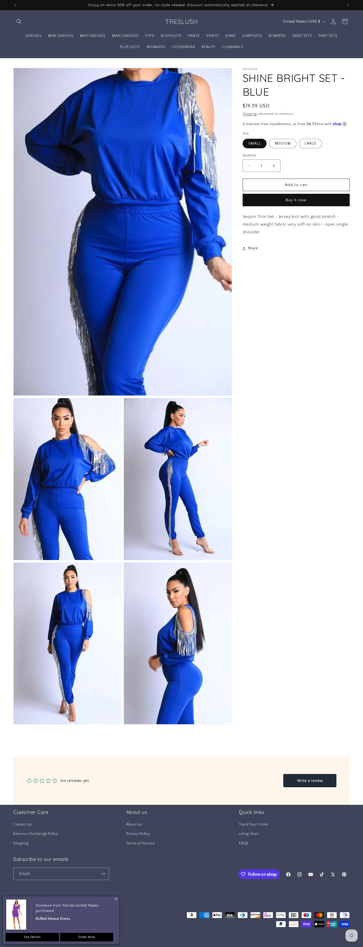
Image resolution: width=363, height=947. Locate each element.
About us (134, 824)
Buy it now (296, 200)
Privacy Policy (138, 834)
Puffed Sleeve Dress (53, 919)
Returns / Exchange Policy (35, 834)
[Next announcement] (348, 5)
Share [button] (253, 248)
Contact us (22, 824)
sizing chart (249, 834)
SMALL (254, 143)
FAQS (243, 843)
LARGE (310, 143)
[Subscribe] (103, 874)
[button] (19, 21)
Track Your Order (253, 824)
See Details (32, 937)
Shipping (250, 114)
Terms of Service (140, 843)
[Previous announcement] (15, 5)
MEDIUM (283, 143)
